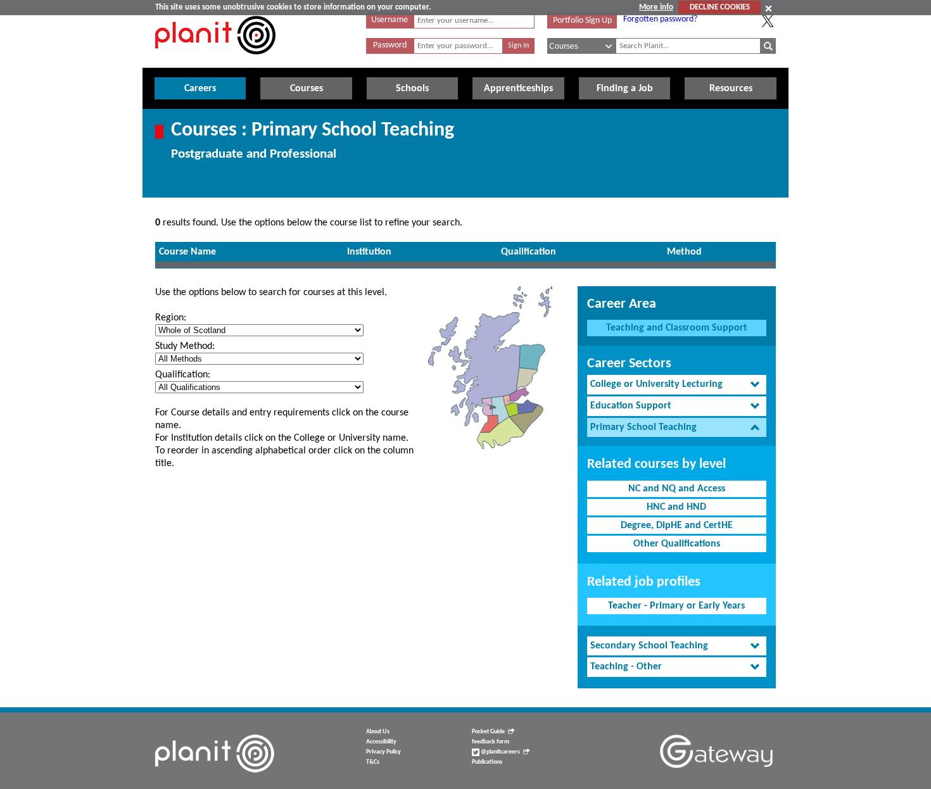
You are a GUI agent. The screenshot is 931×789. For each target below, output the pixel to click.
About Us (378, 732)
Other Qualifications (676, 544)
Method (684, 252)
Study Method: (185, 346)
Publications (487, 762)
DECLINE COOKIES (720, 7)
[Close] (768, 8)
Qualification (528, 252)
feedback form (490, 742)
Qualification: (182, 375)
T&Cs (372, 762)
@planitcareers (499, 752)
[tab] (676, 384)
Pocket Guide (488, 732)
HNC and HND (676, 507)
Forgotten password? (660, 19)
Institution (369, 252)
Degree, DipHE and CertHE (677, 526)
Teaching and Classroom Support (676, 328)
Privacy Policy (383, 752)
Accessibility (381, 742)
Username (389, 20)
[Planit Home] (215, 61)
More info (656, 7)
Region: (170, 318)
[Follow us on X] (767, 21)
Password (390, 45)
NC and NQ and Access (676, 489)
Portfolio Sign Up (582, 20)
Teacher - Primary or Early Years (676, 606)
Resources (730, 89)
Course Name (187, 252)
